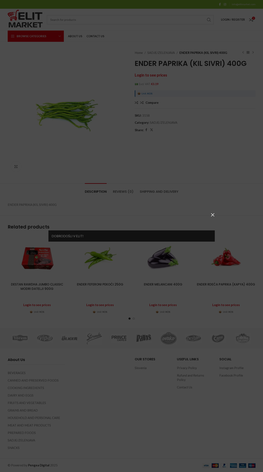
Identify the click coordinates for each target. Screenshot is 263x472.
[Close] (212, 215)
